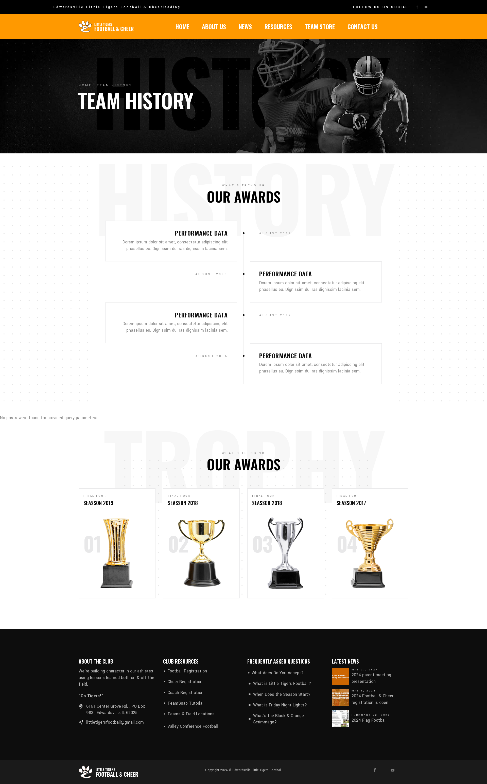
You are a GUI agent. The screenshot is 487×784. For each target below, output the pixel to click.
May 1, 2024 (364, 690)
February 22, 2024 (371, 715)
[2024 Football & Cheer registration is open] (340, 697)
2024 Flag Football (369, 720)
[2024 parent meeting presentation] (340, 676)
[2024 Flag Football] (340, 718)
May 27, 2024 (365, 669)
